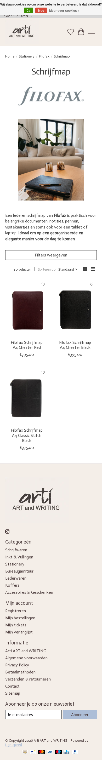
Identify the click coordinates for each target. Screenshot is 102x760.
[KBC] (66, 752)
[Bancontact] (33, 752)
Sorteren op (47, 269)
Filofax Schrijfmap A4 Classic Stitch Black (27, 435)
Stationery (27, 56)
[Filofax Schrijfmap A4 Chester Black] (75, 307)
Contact (12, 686)
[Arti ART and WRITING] (22, 32)
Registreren (15, 610)
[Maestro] (58, 752)
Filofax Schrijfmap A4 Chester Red (27, 345)
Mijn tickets (15, 624)
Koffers (12, 585)
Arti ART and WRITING (25, 650)
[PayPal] (75, 752)
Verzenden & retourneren (28, 679)
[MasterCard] (41, 752)
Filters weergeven (51, 255)
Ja (28, 11)
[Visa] (50, 752)
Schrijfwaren (16, 549)
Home (9, 56)
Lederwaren (15, 578)
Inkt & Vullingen (19, 557)
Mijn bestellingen (20, 617)
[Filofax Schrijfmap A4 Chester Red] (26, 307)
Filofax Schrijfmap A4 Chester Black (75, 345)
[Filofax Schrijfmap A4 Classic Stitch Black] (26, 396)
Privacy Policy (17, 664)
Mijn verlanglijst (19, 632)
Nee (41, 11)
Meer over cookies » (64, 11)
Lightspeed (13, 744)
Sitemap (12, 693)
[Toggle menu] (91, 32)
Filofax (44, 56)
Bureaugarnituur (19, 571)
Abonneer (79, 714)
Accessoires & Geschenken (29, 592)
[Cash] (25, 752)
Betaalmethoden (20, 672)
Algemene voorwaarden (26, 657)
